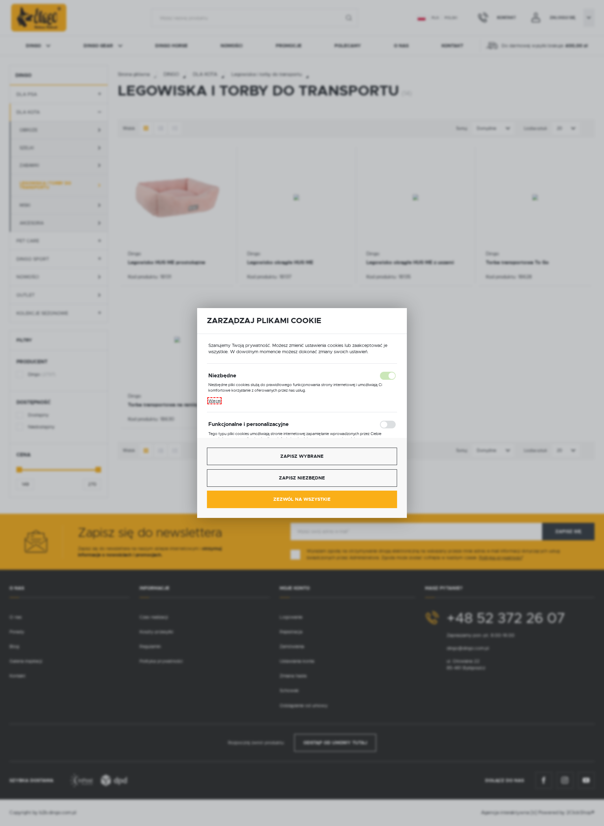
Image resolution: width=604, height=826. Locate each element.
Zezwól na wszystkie (302, 499)
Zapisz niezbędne (302, 478)
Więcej (214, 400)
